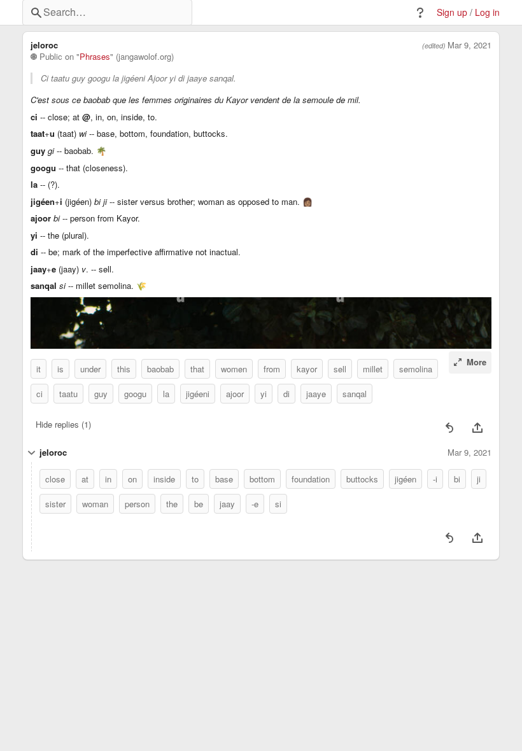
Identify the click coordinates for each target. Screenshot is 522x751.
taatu (68, 394)
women (234, 369)
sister (55, 504)
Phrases (95, 56)
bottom (262, 479)
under (90, 369)
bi (457, 479)
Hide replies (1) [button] (63, 424)
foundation (311, 479)
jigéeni (197, 394)
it (38, 369)
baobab (160, 369)
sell (340, 369)
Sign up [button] (452, 12)
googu (135, 394)
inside (164, 479)
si (278, 504)
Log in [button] (487, 12)
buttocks (362, 479)
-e (254, 504)
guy (101, 394)
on (132, 479)
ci (39, 394)
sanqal (354, 394)
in (108, 479)
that (197, 369)
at (84, 479)
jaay (227, 504)
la (166, 394)
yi (263, 394)
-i (435, 479)
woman (95, 504)
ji (479, 479)
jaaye (316, 394)
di (286, 394)
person (137, 504)
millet (373, 369)
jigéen (405, 479)
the (172, 504)
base (224, 479)
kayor (307, 369)
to (195, 479)
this (123, 369)
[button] (420, 12)
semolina (415, 369)
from (272, 369)
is (60, 369)
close (55, 479)
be (198, 504)
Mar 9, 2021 (469, 45)
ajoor (235, 394)
